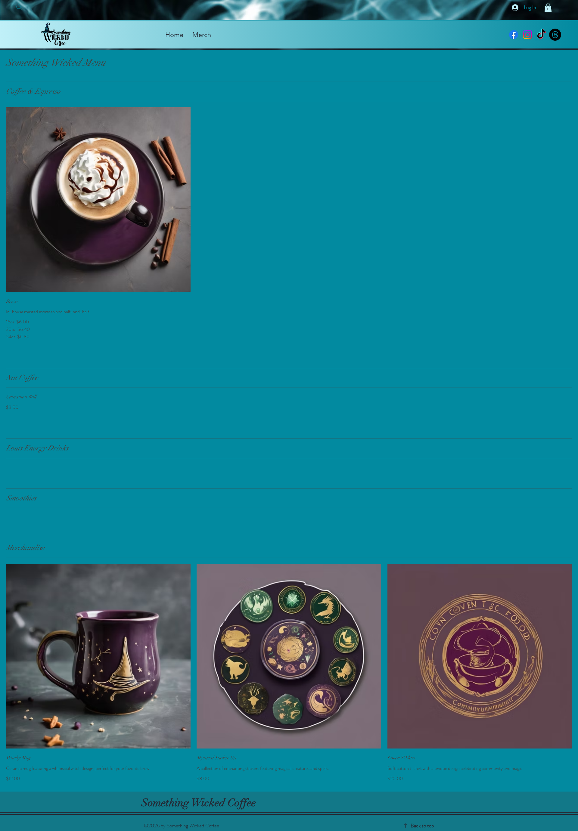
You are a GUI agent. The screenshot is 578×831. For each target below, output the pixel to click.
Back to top (422, 825)
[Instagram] (527, 35)
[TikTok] (541, 35)
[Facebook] (514, 35)
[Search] (19, 7)
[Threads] (555, 35)
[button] (548, 7)
